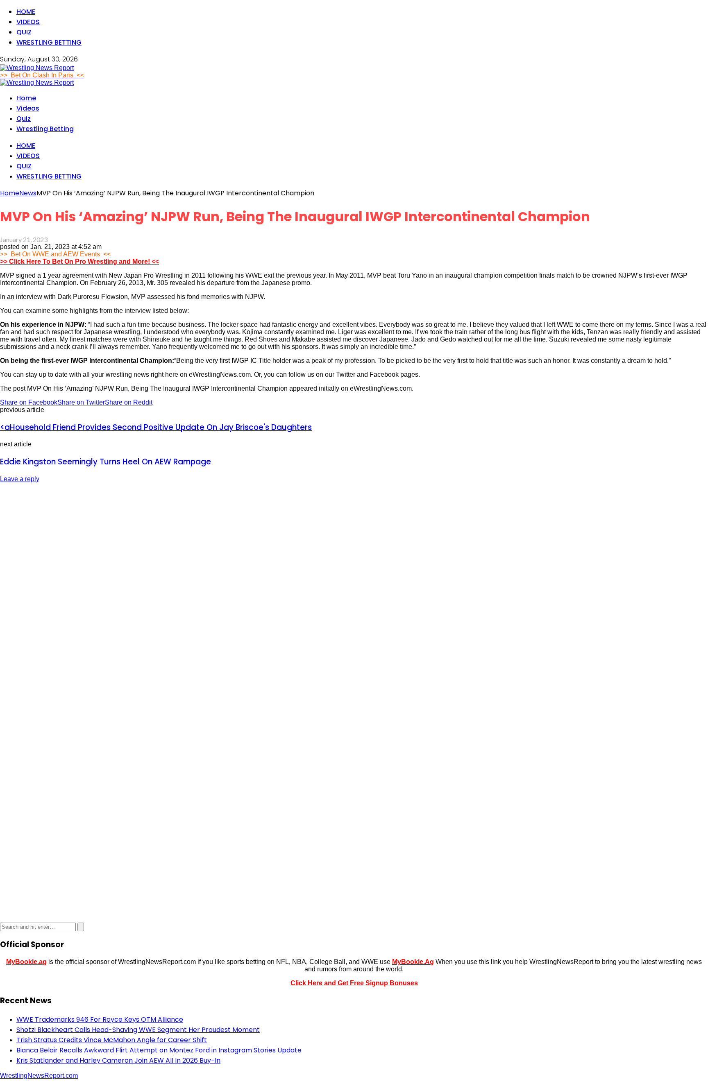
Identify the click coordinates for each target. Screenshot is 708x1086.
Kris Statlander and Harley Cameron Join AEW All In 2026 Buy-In (118, 1060)
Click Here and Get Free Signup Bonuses (354, 983)
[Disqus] (354, 592)
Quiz (24, 32)
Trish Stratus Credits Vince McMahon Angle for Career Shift (111, 1040)
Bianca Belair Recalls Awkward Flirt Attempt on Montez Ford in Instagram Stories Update (159, 1050)
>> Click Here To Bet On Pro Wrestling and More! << (79, 261)
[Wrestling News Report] (37, 67)
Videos (28, 22)
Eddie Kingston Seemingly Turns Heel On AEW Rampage (105, 461)
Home (25, 11)
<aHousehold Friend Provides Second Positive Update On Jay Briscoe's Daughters (156, 427)
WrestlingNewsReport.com (39, 1075)
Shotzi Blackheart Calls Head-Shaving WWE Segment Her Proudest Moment (138, 1029)
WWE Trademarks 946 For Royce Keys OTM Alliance (99, 1019)
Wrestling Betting (49, 42)
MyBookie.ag (26, 961)
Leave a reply (19, 478)
